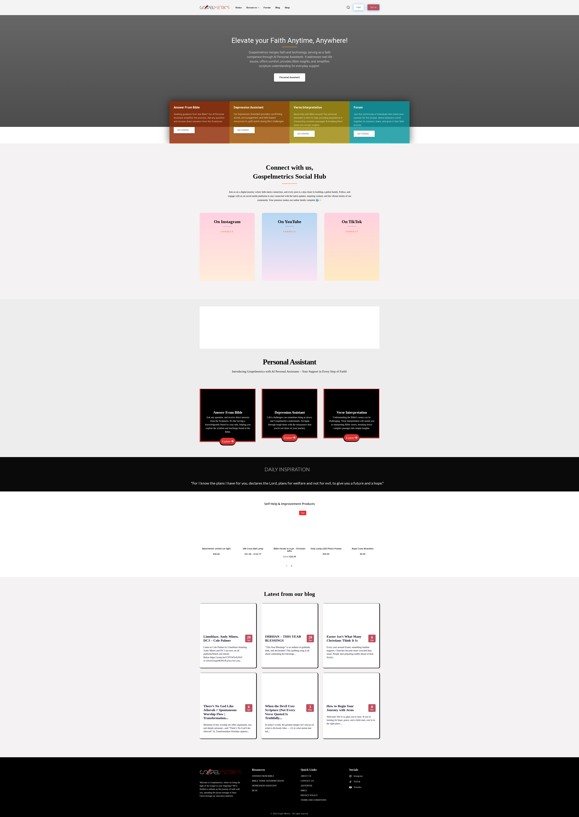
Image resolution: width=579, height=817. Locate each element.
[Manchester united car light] (216, 527)
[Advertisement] (289, 327)
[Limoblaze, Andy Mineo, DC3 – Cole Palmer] (228, 617)
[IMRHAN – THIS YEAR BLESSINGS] (289, 617)
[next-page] (291, 566)
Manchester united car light (216, 548)
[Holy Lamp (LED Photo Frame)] (326, 527)
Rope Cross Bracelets (362, 548)
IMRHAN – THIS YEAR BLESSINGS (283, 638)
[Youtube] (350, 787)
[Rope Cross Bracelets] (362, 527)
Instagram (358, 776)
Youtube (357, 787)
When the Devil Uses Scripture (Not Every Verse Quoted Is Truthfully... (280, 712)
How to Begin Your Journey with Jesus (340, 708)
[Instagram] (350, 776)
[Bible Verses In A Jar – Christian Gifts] (289, 527)
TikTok (357, 781)
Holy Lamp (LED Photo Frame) (326, 548)
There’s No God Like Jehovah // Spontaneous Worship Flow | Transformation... (220, 712)
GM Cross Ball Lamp (253, 548)
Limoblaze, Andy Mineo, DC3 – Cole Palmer (221, 638)
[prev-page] (286, 566)
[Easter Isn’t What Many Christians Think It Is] (351, 617)
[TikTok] (350, 781)
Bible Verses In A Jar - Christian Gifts (289, 550)
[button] (348, 7)
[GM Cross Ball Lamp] (253, 527)
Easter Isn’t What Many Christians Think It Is (344, 638)
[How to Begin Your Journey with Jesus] (351, 687)
